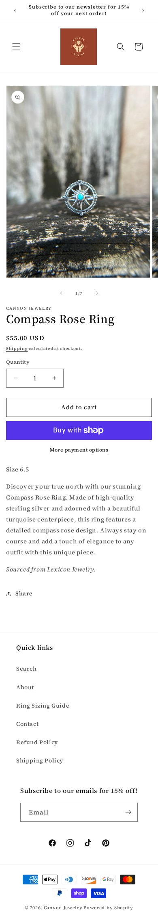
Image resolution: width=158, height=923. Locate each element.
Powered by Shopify (108, 908)
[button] (16, 47)
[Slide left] (61, 293)
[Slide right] (97, 293)
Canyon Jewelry (63, 908)
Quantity (18, 361)
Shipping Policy (39, 760)
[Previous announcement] (15, 11)
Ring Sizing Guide (42, 705)
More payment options (79, 450)
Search (26, 669)
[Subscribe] (128, 812)
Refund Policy (37, 742)
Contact (27, 724)
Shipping (17, 348)
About (25, 687)
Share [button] (24, 593)
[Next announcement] (143, 11)
